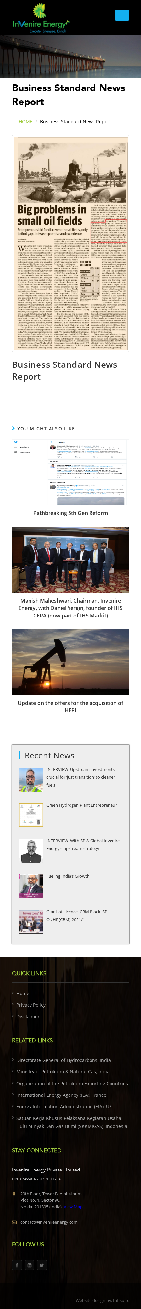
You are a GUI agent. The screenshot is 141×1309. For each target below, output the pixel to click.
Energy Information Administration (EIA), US (64, 1106)
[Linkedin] (29, 1265)
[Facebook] (17, 1265)
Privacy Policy (31, 1005)
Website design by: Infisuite (102, 1300)
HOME (25, 121)
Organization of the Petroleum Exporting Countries (72, 1083)
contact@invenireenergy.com (49, 1222)
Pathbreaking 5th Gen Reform (70, 512)
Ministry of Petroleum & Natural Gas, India (63, 1072)
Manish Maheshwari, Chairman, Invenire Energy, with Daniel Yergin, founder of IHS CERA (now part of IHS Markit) (70, 608)
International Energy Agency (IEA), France (61, 1095)
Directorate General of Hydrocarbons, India (63, 1060)
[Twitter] (42, 1265)
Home (22, 993)
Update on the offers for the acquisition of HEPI (70, 706)
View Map (73, 1207)
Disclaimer (28, 1016)
